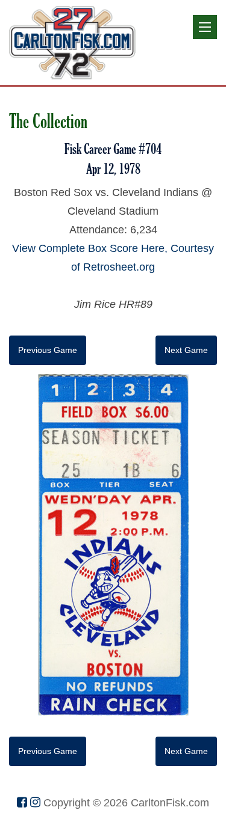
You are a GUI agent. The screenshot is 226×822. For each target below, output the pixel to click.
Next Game (186, 350)
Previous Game (47, 350)
